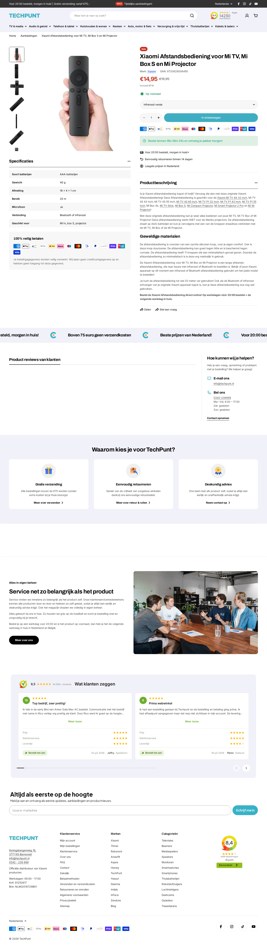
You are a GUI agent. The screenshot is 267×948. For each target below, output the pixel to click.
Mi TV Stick (167, 205)
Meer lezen (75, 721)
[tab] (34, 361)
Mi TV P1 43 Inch (230, 201)
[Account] (247, 15)
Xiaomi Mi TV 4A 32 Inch (232, 197)
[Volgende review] (246, 768)
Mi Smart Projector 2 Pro (229, 205)
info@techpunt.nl (224, 383)
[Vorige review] (236, 768)
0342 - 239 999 (19, 862)
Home (12, 35)
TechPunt (25, 938)
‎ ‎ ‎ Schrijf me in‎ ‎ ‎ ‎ (245, 810)
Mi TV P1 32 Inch (209, 201)
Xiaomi (151, 71)
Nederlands (222, 4)
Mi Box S (180, 205)
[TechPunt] (23, 838)
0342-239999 (222, 397)
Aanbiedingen (29, 35)
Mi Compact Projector (200, 205)
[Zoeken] (192, 15)
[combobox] (133, 15)
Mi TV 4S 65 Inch (186, 201)
